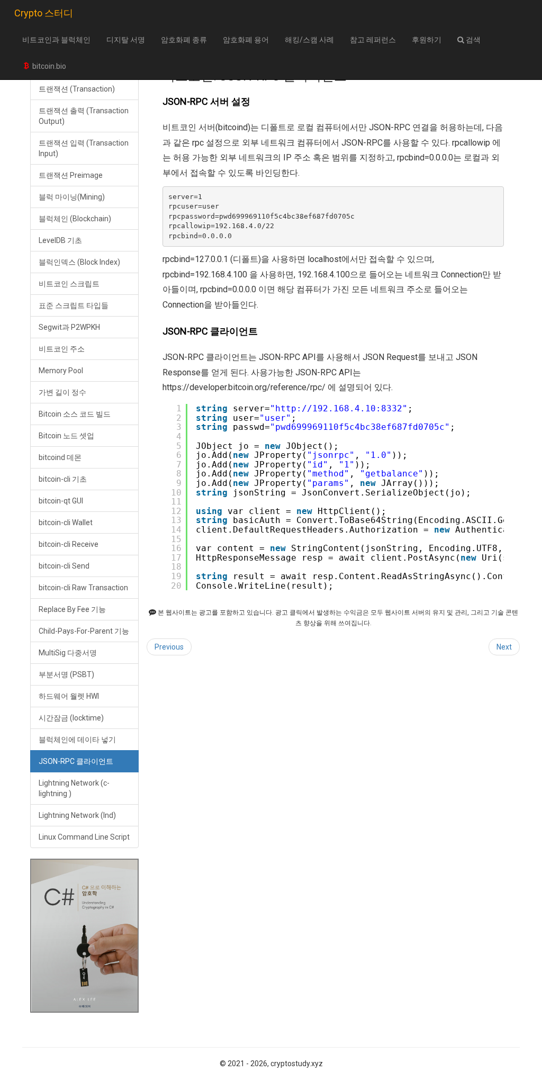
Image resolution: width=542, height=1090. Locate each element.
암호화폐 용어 (246, 39)
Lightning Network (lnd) (77, 815)
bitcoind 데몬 (60, 457)
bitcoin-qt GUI (61, 501)
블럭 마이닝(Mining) (72, 197)
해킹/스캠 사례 (309, 39)
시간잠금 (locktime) (71, 718)
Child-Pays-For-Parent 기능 (84, 631)
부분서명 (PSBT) (66, 674)
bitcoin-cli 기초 (63, 479)
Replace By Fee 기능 (72, 609)
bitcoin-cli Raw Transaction (83, 587)
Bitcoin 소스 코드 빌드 (75, 414)
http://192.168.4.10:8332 (338, 408)
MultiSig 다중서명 (68, 652)
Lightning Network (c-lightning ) (74, 788)
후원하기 (426, 39)
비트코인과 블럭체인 (56, 39)
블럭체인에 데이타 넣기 (77, 739)
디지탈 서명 (125, 39)
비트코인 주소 (62, 349)
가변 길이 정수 (62, 392)
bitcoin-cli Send (64, 566)
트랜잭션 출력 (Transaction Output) (84, 115)
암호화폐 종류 (184, 39)
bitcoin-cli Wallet (66, 522)
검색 (472, 39)
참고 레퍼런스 (373, 39)
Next (504, 647)
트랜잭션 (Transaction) (77, 89)
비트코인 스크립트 (69, 284)
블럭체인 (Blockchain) (75, 218)
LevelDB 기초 (60, 240)
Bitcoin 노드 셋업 (66, 435)
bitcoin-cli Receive (68, 544)
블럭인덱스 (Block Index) (79, 262)
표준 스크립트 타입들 (74, 305)
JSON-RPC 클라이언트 (76, 761)
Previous (169, 647)
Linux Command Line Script (84, 837)
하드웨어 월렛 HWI (69, 696)
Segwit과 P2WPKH (69, 327)
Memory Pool (61, 370)
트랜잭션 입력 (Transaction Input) (84, 148)
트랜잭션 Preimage (71, 175)
